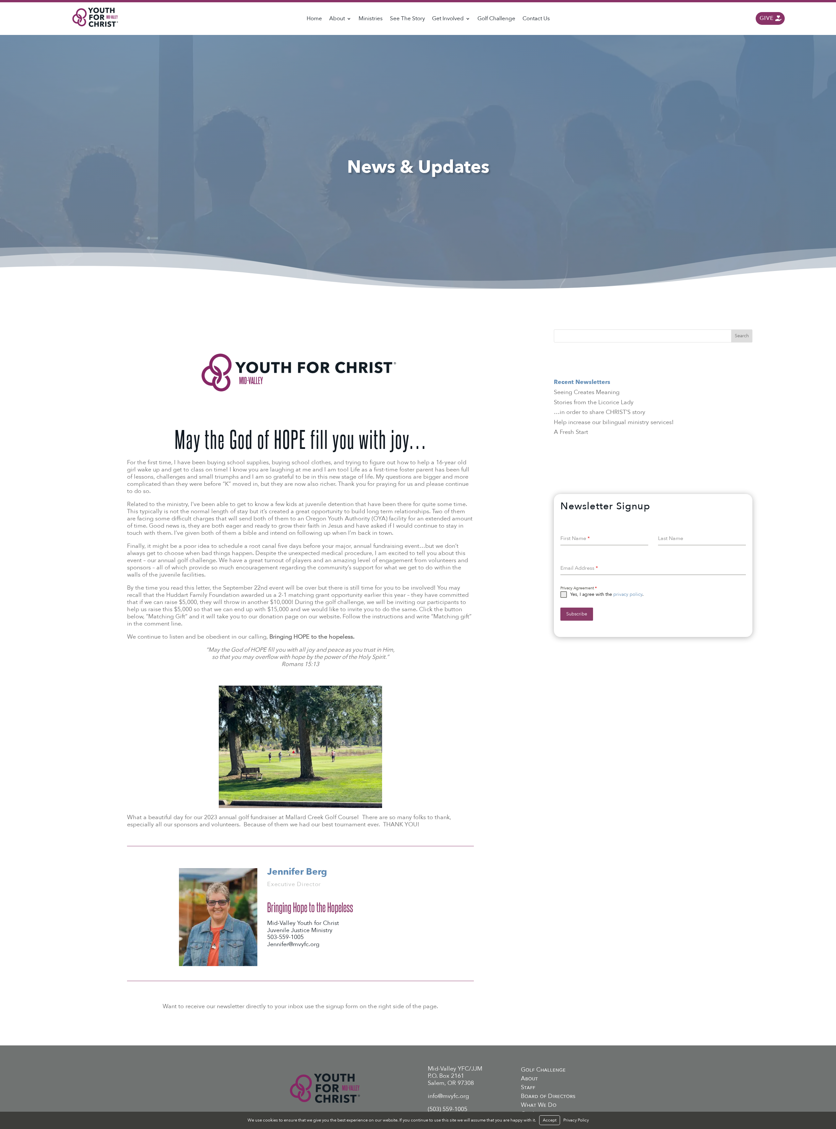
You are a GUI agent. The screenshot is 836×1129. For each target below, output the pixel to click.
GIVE (767, 18)
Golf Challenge (496, 19)
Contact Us (536, 19)
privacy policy (627, 594)
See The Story (407, 19)
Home (314, 19)
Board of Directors (548, 1096)
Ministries (371, 19)
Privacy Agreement (578, 588)
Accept (549, 1120)
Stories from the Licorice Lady (594, 402)
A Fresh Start (571, 432)
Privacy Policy (576, 1120)
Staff (528, 1087)
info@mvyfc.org (448, 1096)
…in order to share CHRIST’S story (599, 412)
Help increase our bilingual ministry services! (614, 422)
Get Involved (448, 19)
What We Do (538, 1105)
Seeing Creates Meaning (586, 392)
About (337, 19)
